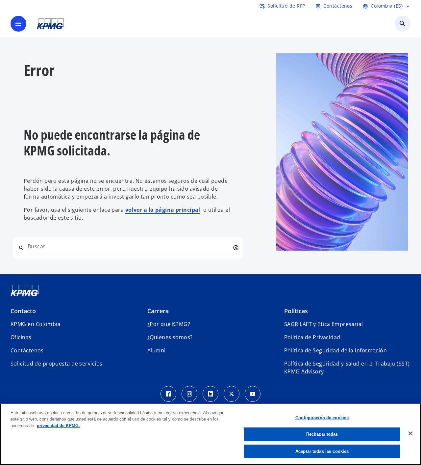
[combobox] (129, 246)
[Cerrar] (410, 433)
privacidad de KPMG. (58, 425)
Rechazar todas (322, 434)
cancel (235, 248)
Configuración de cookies (322, 417)
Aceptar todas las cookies (322, 451)
